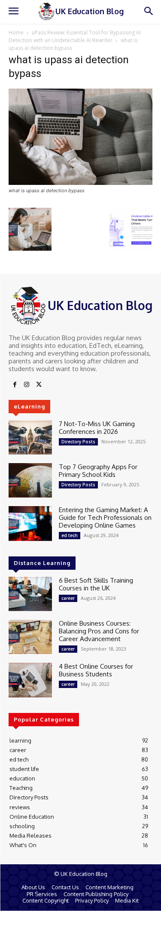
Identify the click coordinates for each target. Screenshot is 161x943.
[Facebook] (15, 385)
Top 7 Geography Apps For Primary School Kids (98, 471)
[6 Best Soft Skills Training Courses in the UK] (30, 594)
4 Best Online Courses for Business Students (96, 670)
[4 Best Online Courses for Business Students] (30, 680)
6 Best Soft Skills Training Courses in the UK (96, 584)
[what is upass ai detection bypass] (80, 182)
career (68, 598)
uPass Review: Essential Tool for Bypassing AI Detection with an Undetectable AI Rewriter (75, 36)
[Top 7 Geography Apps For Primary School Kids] (30, 480)
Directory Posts (78, 442)
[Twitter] (39, 385)
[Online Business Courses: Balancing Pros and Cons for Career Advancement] (30, 637)
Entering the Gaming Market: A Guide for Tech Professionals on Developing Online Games (105, 517)
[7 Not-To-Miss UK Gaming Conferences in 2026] (30, 437)
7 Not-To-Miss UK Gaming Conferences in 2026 (97, 428)
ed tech (69, 535)
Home (16, 32)
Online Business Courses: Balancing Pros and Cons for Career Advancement (99, 631)
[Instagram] (27, 385)
